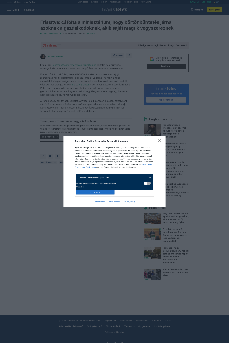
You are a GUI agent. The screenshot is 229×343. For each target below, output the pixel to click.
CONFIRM (95, 192)
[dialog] (114, 171)
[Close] (160, 141)
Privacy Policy (129, 202)
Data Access (114, 202)
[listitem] (113, 177)
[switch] (147, 183)
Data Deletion (99, 202)
